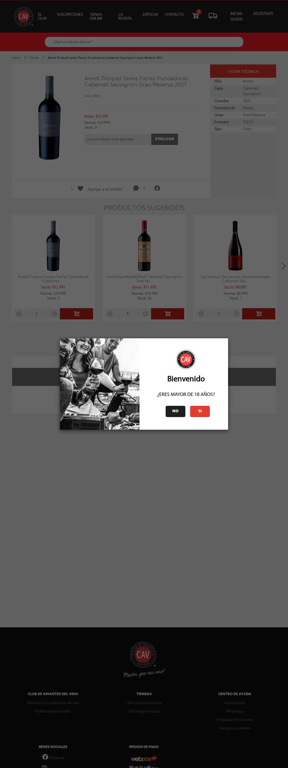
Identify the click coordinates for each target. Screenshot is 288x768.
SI (200, 411)
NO (175, 411)
